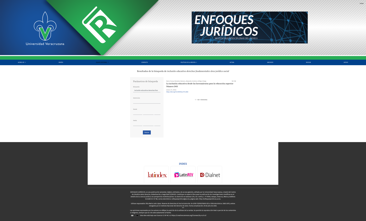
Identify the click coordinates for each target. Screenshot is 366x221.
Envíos (61, 62)
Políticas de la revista (188, 62)
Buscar (308, 62)
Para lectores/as (94, 154)
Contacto (144, 62)
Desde (135, 109)
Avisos (346, 62)
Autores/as (136, 98)
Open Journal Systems (96, 145)
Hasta (135, 120)
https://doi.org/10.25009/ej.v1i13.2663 (177, 92)
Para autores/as (94, 156)
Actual (232, 62)
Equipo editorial (101, 62)
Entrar (362, 3)
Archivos (270, 62)
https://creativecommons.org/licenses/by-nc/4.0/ (189, 215)
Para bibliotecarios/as (96, 158)
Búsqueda (136, 87)
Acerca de (21, 62)
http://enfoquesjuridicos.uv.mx (209, 199)
